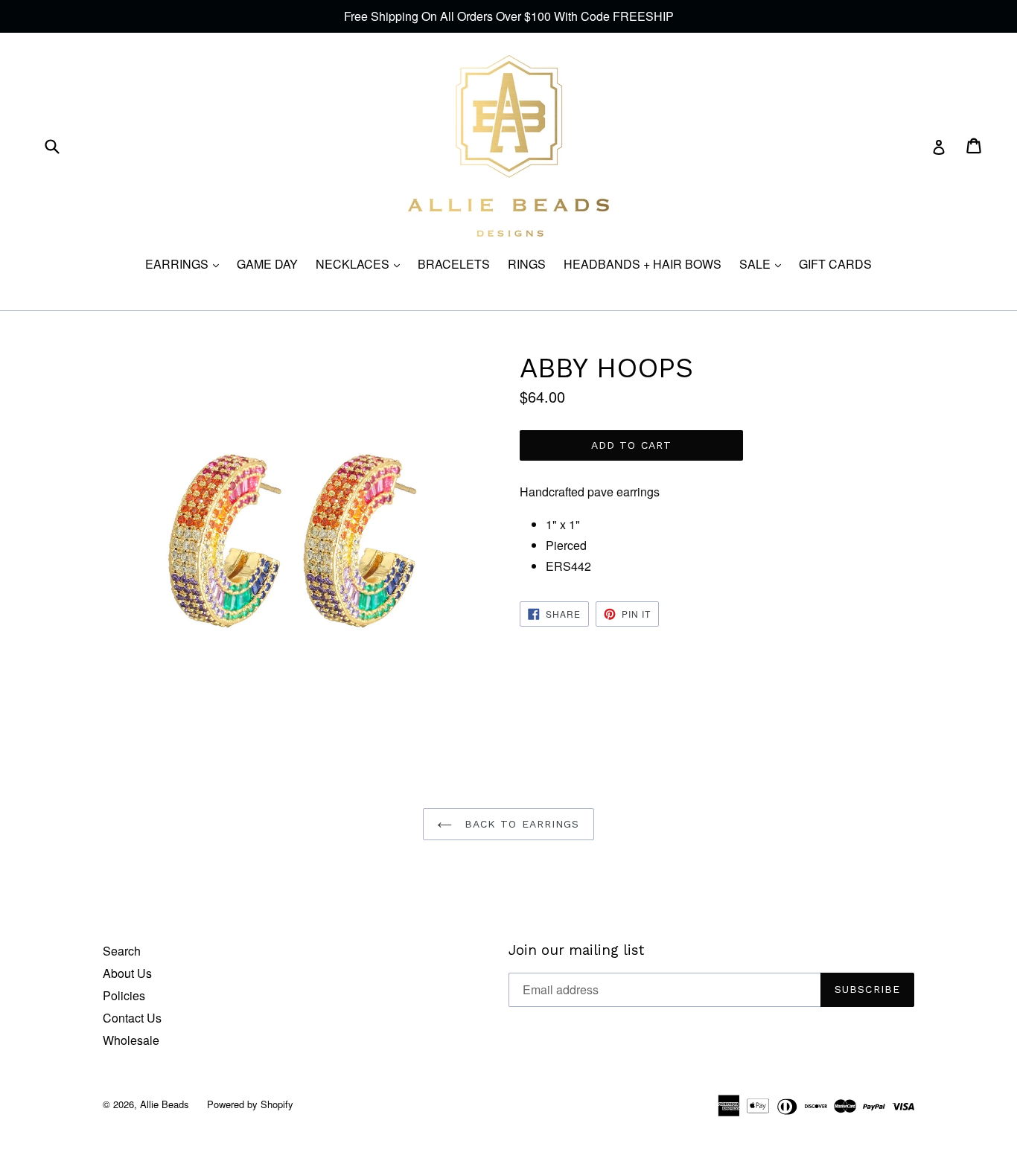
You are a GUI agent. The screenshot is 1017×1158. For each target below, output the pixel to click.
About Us (127, 973)
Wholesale (131, 1040)
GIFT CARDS (835, 263)
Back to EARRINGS (519, 824)
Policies (124, 995)
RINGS (527, 263)
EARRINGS (185, 263)
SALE (763, 263)
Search (122, 950)
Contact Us (132, 1017)
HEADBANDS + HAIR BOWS (642, 263)
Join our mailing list (576, 950)
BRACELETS (454, 263)
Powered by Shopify (250, 1104)
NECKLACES (361, 263)
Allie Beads (164, 1104)
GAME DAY (267, 263)
